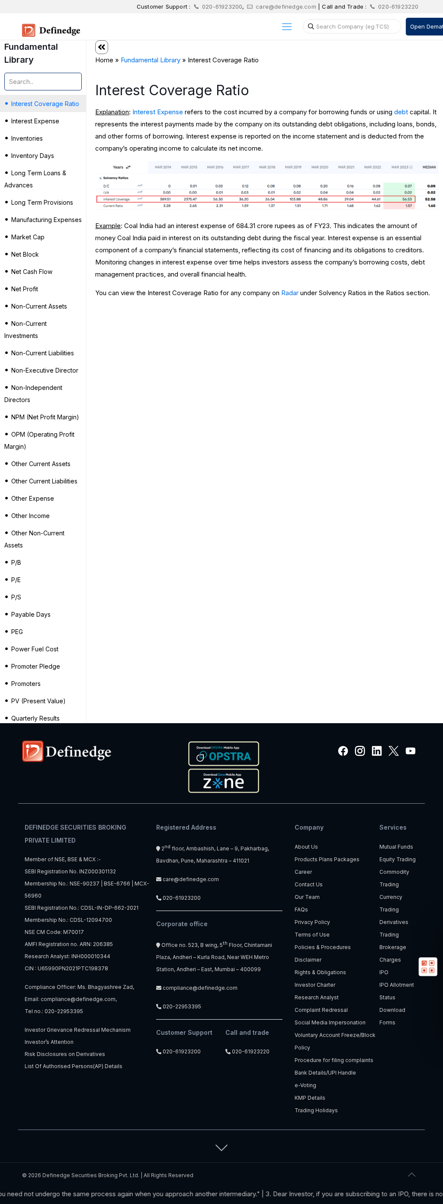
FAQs (301, 909)
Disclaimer (308, 959)
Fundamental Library (150, 60)
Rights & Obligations (320, 972)
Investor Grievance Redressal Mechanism (78, 1030)
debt (401, 112)
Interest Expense (157, 112)
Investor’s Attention (49, 1042)
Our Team (307, 897)
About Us (306, 846)
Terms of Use (312, 934)
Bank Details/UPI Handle (325, 1072)
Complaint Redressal (321, 1010)
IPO (383, 972)
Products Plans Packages (327, 859)
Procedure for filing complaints (334, 1060)
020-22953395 (64, 1011)
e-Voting (305, 1085)
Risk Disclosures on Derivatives (65, 1054)
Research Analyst (317, 997)
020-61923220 (397, 6)
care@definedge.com (286, 6)
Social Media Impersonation (330, 1022)
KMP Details (310, 1098)
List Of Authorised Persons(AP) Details (73, 1066)
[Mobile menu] (286, 26)
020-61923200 (221, 6)
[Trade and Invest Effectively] (51, 26)
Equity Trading (397, 859)
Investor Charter (315, 985)
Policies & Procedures (323, 947)
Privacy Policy (312, 922)
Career (303, 872)
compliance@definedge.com (78, 999)
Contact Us (309, 884)
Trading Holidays (316, 1110)
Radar (290, 293)
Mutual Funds (396, 846)
